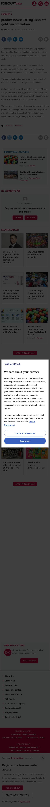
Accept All (25, 441)
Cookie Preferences (25, 433)
